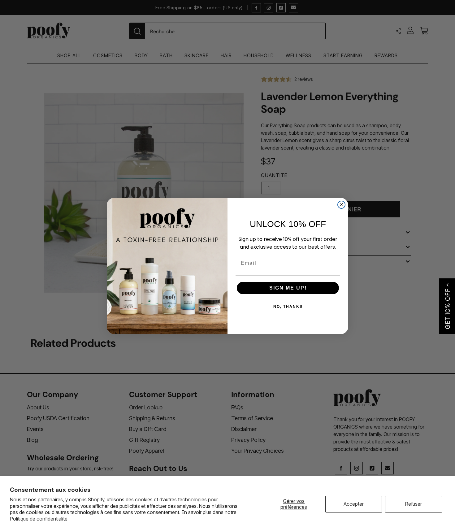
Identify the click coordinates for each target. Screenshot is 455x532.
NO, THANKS (288, 306)
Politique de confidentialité (38, 519)
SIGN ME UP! (288, 287)
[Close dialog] (341, 204)
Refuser (413, 504)
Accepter (354, 504)
